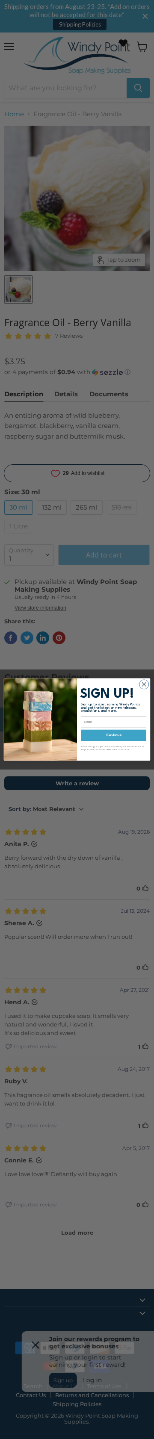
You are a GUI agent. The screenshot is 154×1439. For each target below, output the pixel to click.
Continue (113, 735)
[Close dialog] (144, 684)
